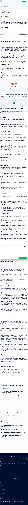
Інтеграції (15, 477)
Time (1, 482)
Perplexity (17, 456)
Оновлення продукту (3, 489)
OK (22, 257)
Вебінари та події (2, 490)
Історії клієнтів (2, 493)
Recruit (1, 477)
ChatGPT (11, 456)
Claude (14, 456)
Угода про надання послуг (4, 11)
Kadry (1, 474)
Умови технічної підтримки (12, 11)
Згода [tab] (5, 248)
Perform (1, 478)
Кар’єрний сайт (16, 478)
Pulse (1, 481)
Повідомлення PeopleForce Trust (5, 16)
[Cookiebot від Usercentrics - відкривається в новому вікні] (24, 246)
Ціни (14, 474)
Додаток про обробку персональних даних (6, 12)
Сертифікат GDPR (3, 117)
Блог (1, 486)
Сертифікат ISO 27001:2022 (4, 116)
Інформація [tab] (14, 248)
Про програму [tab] (23, 248)
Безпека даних (16, 501)
